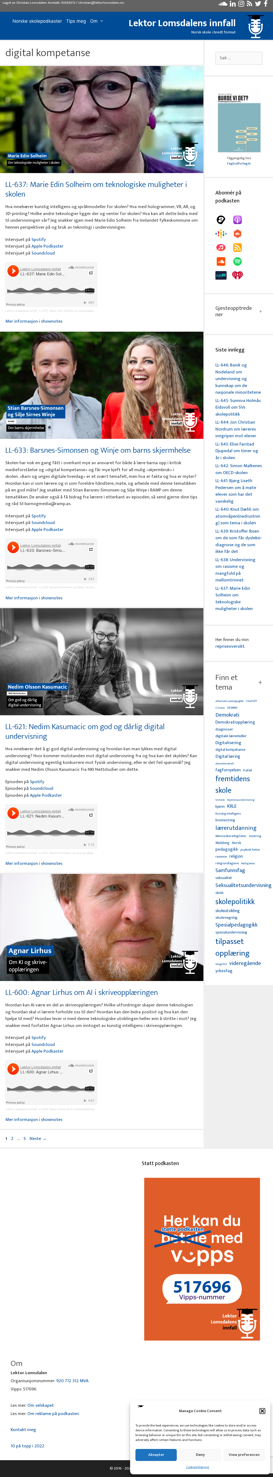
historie (220, 800)
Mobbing (222, 843)
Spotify (38, 239)
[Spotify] (240, 261)
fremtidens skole (232, 784)
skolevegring (226, 918)
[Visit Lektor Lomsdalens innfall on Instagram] (241, 5)
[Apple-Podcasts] (240, 220)
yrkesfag (223, 971)
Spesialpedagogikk (236, 925)
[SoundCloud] (223, 261)
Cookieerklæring (197, 1467)
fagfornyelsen (228, 770)
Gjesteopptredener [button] (233, 311)
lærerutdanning (236, 828)
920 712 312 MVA (72, 1381)
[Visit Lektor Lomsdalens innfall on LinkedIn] (233, 5)
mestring (255, 836)
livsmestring (225, 820)
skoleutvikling (227, 911)
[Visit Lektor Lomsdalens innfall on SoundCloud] (223, 5)
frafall (247, 770)
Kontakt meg (23, 1429)
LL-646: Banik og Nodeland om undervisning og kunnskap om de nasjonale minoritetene (238, 378)
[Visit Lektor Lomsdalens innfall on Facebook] (266, 5)
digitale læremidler (231, 736)
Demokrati (227, 715)
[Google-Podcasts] (223, 233)
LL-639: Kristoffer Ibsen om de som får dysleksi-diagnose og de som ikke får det (238, 542)
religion (236, 856)
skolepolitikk (235, 902)
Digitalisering (228, 743)
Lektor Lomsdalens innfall (182, 23)
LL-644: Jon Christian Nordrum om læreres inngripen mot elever (235, 429)
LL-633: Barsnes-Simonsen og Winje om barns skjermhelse (98, 450)
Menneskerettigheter (231, 836)
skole (219, 893)
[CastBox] (240, 233)
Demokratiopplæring (235, 722)
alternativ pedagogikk (229, 701)
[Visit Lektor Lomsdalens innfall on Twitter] (258, 5)
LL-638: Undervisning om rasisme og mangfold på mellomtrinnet (235, 570)
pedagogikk (226, 849)
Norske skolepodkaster (37, 21)
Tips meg (76, 21)
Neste (38, 1138)
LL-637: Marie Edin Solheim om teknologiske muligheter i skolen (96, 189)
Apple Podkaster (47, 246)
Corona (220, 708)
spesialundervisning (231, 933)
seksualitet (223, 878)
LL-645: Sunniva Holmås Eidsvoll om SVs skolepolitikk (238, 407)
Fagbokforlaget (239, 163)
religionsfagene (227, 863)
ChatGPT (251, 701)
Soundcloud (43, 253)
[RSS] (240, 247)
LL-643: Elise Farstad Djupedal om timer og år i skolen (236, 451)
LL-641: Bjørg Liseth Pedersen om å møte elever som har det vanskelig (235, 491)
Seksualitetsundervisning (243, 885)
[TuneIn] (223, 275)
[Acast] (223, 220)
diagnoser (224, 729)
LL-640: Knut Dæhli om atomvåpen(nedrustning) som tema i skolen (237, 516)
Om (94, 21)
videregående (245, 963)
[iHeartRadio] (240, 275)
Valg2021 (221, 964)
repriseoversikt (229, 646)
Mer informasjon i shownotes (33, 321)
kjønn (220, 807)
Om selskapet (40, 1405)
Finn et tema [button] (226, 682)
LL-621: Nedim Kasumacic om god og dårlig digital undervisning (84, 731)
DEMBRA (232, 708)
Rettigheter (248, 863)
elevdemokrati (224, 763)
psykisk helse (250, 850)
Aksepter (156, 1454)
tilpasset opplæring (232, 947)
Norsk (236, 843)
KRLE (231, 806)
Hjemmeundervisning (240, 800)
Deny (200, 1454)
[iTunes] (223, 247)
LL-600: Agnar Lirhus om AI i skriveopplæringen (81, 992)
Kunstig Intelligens (228, 813)
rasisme (221, 856)
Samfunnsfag (230, 871)
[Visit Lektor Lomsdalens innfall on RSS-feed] (249, 5)
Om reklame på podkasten (53, 1413)
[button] (262, 1411)
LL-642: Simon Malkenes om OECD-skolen (238, 469)
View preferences (244, 1454)
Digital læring (227, 756)
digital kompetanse (230, 750)
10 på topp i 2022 (27, 1446)
